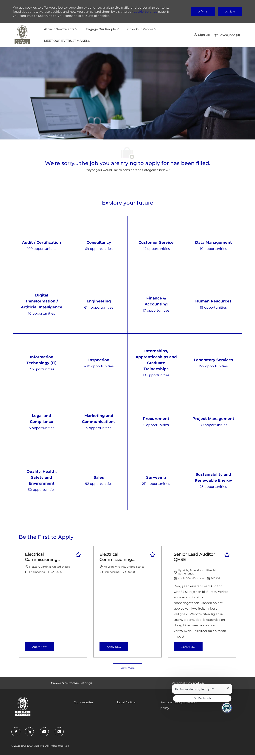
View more (127, 668)
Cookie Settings (145, 11)
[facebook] (15, 731)
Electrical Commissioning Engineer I (41, 557)
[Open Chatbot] (227, 707)
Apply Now (39, 647)
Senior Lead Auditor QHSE (194, 557)
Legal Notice (126, 702)
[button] (202, 35)
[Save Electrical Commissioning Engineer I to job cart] (78, 555)
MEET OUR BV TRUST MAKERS (67, 41)
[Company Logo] (22, 35)
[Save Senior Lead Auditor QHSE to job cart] (227, 555)
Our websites (84, 702)
